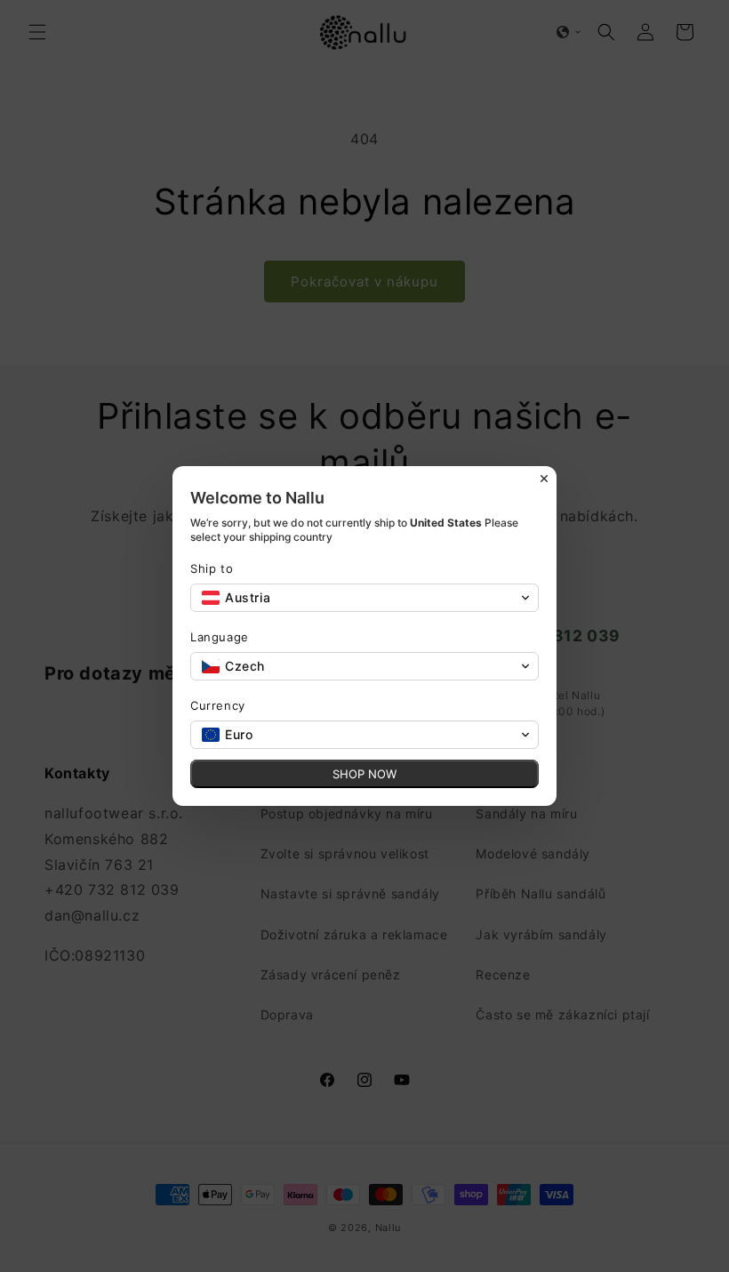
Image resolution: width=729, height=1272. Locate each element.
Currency (217, 705)
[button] (364, 598)
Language (219, 637)
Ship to (211, 568)
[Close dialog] (544, 478)
